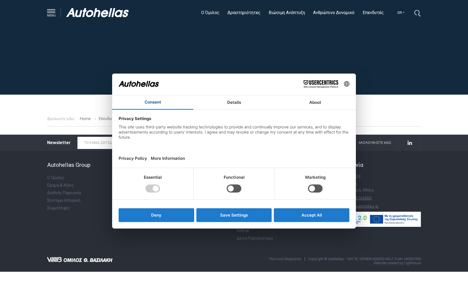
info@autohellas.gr (361, 206)
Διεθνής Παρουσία (64, 193)
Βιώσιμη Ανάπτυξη (287, 12)
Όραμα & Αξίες (60, 185)
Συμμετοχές (58, 208)
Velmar (243, 230)
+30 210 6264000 (356, 198)
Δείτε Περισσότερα (255, 238)
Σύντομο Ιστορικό (63, 200)
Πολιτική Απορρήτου (285, 259)
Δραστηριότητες (244, 12)
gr (400, 13)
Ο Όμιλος (210, 12)
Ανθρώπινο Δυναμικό (334, 12)
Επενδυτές (373, 12)
